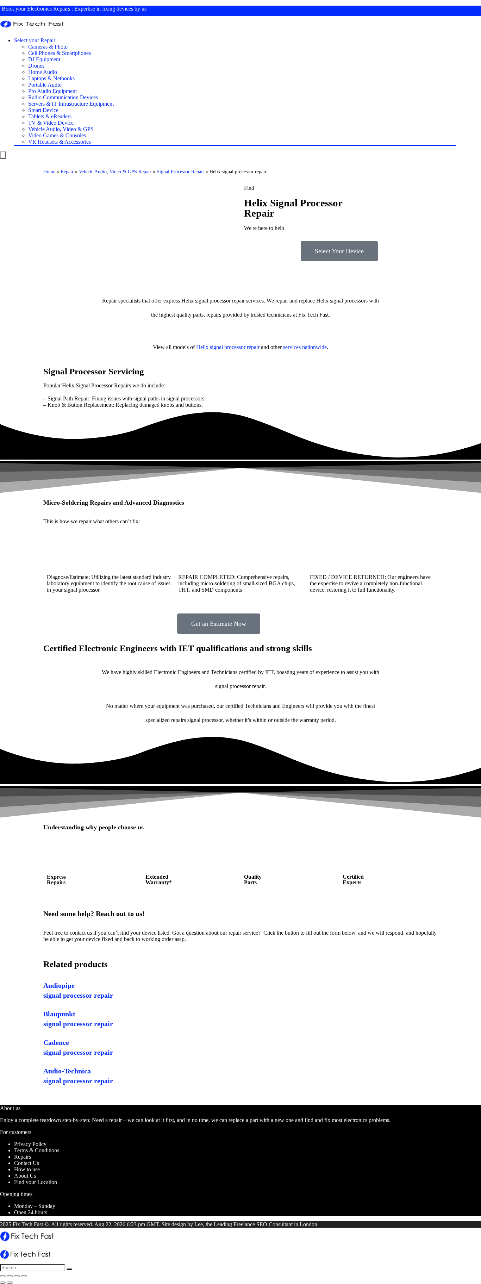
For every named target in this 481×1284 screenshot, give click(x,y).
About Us (25, 1176)
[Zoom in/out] (24, 1276)
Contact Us (26, 1163)
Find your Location (35, 1182)
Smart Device (43, 110)
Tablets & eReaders (49, 116)
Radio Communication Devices (63, 97)
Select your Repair (34, 40)
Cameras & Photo (48, 47)
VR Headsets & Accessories (59, 142)
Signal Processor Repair (180, 171)
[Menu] (3, 155)
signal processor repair (235, 347)
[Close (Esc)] (3, 1276)
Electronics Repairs (48, 9)
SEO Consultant (274, 1224)
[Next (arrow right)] (10, 1283)
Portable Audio (45, 85)
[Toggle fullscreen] (17, 1276)
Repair (67, 171)
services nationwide (305, 347)
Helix (202, 347)
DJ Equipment (44, 59)
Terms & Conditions (36, 1150)
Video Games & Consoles (57, 135)
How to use (27, 1169)
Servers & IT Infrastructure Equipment (71, 104)
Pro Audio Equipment (52, 91)
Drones (36, 66)
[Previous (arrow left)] (3, 1283)
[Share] (10, 1276)
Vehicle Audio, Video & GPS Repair (115, 171)
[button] (339, 251)
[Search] (69, 1269)
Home (49, 171)
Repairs (22, 1157)
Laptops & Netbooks (51, 78)
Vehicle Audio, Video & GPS (61, 129)
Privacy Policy (30, 1144)
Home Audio (42, 72)
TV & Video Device (51, 123)
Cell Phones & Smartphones (59, 53)
